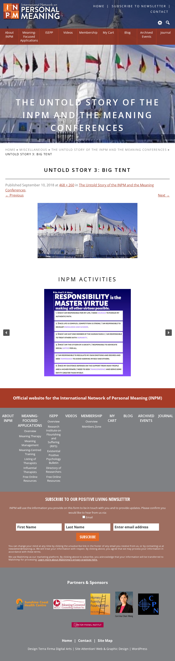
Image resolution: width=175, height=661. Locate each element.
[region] (87, 332)
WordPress (139, 649)
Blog (127, 32)
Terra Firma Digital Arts (55, 649)
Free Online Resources (30, 479)
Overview (30, 431)
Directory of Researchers (53, 470)
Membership (88, 32)
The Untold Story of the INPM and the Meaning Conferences (109, 150)
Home (99, 6)
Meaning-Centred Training (30, 452)
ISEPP (49, 32)
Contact (159, 12)
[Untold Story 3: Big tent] (87, 230)
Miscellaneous (33, 150)
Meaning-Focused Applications (29, 36)
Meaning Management (30, 443)
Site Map (105, 640)
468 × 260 (66, 185)
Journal (165, 32)
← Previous (14, 195)
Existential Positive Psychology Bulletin (53, 457)
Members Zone (91, 426)
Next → (164, 195)
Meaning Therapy (30, 436)
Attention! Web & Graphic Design (104, 649)
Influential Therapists (30, 470)
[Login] (160, 22)
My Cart (108, 32)
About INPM (9, 34)
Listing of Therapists (30, 461)
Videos (68, 32)
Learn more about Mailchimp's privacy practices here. (68, 559)
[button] (6, 332)
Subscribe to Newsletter (139, 6)
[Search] (167, 22)
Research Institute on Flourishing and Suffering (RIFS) (53, 436)
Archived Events (146, 34)
